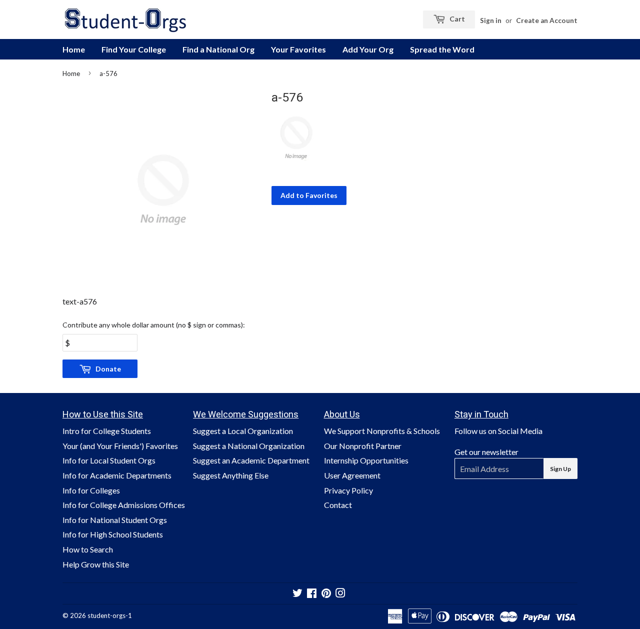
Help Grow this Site (95, 564)
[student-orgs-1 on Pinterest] (326, 593)
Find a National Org (218, 49)
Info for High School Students (112, 534)
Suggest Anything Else (230, 475)
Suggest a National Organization (248, 445)
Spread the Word (442, 49)
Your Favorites (298, 49)
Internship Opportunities (366, 460)
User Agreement (352, 475)
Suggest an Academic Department (251, 460)
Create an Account (547, 20)
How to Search (87, 549)
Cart (456, 18)
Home (73, 49)
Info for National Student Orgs (114, 519)
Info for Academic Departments (117, 475)
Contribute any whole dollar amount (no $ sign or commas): (153, 324)
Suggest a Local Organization (243, 431)
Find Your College (134, 49)
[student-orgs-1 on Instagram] (341, 593)
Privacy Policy (348, 490)
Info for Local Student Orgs (109, 460)
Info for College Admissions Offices (123, 505)
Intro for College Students (106, 431)
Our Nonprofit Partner (363, 445)
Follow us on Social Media (498, 431)
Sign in (491, 20)
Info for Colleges (91, 490)
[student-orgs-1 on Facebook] (311, 593)
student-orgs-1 (110, 616)
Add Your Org (368, 49)
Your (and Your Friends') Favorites (120, 445)
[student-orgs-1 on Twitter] (297, 593)
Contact (338, 505)
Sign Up (560, 468)
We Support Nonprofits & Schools (382, 431)
